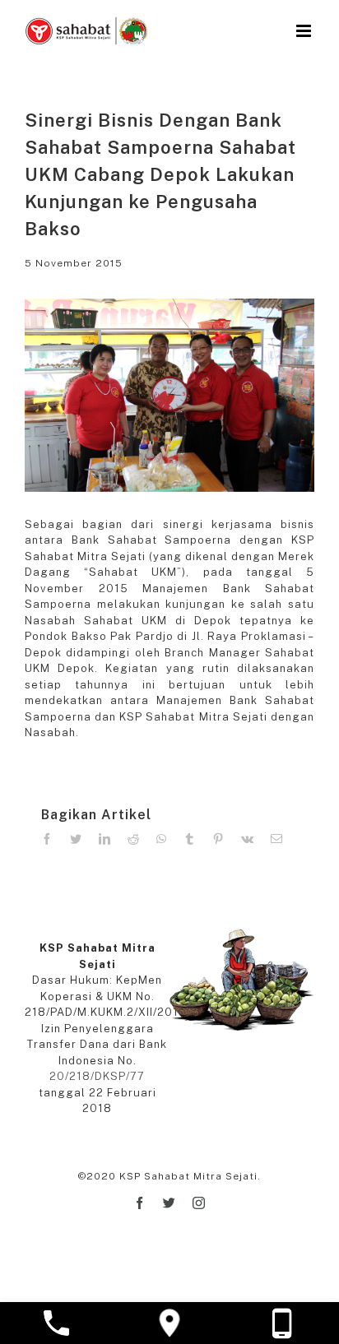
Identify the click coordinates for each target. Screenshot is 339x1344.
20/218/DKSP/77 (97, 1076)
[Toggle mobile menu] (305, 30)
